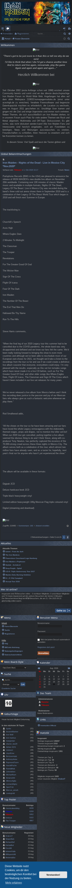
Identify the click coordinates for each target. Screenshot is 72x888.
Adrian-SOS (11, 747)
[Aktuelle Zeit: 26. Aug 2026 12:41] (64, 39)
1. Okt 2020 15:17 (31, 170)
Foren (8, 29)
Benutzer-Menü (48, 617)
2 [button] (67, 537)
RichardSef (10, 842)
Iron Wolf (9, 735)
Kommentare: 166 (26, 526)
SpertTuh (10, 787)
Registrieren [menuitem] (70, 29)
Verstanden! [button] (53, 874)
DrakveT (9, 836)
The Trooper (11, 821)
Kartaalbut (10, 845)
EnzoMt (9, 848)
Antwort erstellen (42, 526)
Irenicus (9, 818)
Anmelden (8, 33)
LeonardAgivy (11, 784)
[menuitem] (68, 39)
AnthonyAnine (11, 759)
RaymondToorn (12, 762)
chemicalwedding (12, 808)
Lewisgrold (10, 793)
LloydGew (10, 753)
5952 (31, 814)
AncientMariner (12, 732)
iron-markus (11, 738)
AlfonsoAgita (11, 781)
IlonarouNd (10, 778)
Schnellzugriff (3, 29)
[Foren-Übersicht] (36, 13)
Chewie (9, 811)
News (66, 170)
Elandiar (45, 702)
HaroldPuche (11, 765)
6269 (31, 811)
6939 (31, 808)
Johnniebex (10, 772)
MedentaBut (10, 858)
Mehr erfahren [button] (13, 882)
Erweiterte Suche (9, 688)
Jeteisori (9, 750)
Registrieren (23, 33)
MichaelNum (11, 775)
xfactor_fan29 (11, 744)
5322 (31, 818)
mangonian (10, 741)
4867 (31, 821)
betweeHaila (10, 851)
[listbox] (14, 667)
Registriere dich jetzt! (46, 647)
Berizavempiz (11, 756)
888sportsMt (11, 854)
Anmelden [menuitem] (65, 29)
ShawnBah (10, 839)
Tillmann (18, 170)
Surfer (8, 729)
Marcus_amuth (12, 790)
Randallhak (10, 769)
